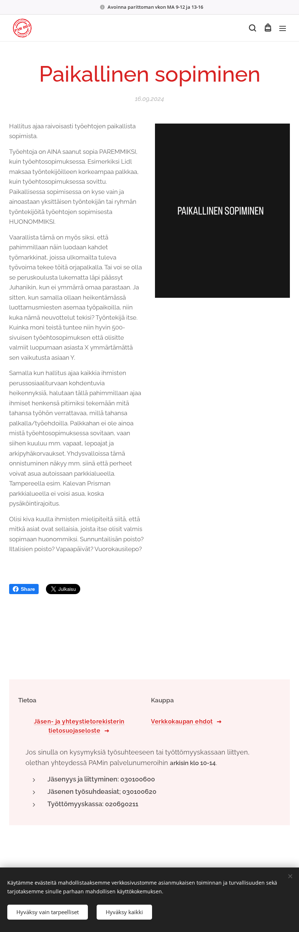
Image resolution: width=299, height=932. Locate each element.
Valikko (282, 28)
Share (28, 589)
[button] (252, 28)
